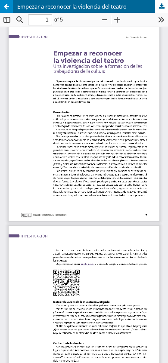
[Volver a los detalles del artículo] (6, 6)
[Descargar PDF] (161, 6)
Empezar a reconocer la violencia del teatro (72, 6)
